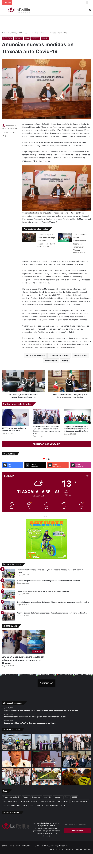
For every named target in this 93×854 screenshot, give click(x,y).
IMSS (66, 797)
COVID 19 (18, 38)
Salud (65, 360)
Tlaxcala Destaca (52, 805)
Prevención (51, 360)
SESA (25, 805)
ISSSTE (74, 797)
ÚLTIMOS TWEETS (11, 813)
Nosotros (87, 850)
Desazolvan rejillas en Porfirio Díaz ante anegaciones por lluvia (43, 591)
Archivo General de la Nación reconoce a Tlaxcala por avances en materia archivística (52, 613)
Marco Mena (81, 355)
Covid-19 (47, 797)
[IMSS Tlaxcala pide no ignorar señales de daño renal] (15, 417)
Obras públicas (63, 801)
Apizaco (25, 797)
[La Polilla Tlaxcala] (18, 10)
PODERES (12, 33)
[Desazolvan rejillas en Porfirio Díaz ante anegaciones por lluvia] (8, 594)
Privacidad (69, 850)
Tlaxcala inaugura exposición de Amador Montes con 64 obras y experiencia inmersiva (46, 2)
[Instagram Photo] (9, 683)
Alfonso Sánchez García (11, 797)
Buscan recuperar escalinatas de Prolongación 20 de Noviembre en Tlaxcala (48, 581)
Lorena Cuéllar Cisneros (28, 801)
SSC (32, 805)
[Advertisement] (46, 23)
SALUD (44, 38)
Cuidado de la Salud (60, 355)
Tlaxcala (40, 805)
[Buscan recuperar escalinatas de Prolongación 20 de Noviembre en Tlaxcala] (8, 583)
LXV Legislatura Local (47, 801)
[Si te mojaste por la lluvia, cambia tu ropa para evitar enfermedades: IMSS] (29, 237)
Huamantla (57, 797)
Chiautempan (36, 797)
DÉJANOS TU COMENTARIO (46, 444)
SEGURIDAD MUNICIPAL (11, 805)
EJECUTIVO (21, 33)
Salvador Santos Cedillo (80, 801)
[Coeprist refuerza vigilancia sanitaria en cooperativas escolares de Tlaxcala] (16, 759)
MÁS (27, 38)
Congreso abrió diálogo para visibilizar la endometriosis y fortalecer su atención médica (76, 428)
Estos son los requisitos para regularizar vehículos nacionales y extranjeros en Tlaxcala (23, 660)
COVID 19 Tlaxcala (36, 355)
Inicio (5, 33)
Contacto (78, 850)
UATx (63, 805)
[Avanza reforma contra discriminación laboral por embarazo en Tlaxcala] (65, 237)
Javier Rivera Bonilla (10, 801)
